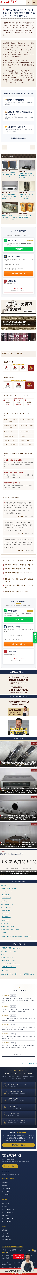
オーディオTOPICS (7, 1221)
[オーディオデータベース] (18, 323)
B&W (8, 960)
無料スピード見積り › (10, 1166)
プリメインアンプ (7, 891)
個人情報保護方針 (6, 1239)
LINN (5, 970)
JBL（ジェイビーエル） (26, 425)
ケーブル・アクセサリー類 (10, 929)
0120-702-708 (18, 289)
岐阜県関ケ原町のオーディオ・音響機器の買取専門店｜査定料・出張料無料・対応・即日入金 (8, 1)
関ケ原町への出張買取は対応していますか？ (18, 569)
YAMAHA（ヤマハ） (26, 436)
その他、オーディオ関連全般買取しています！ (16, 936)
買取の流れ (5, 1185)
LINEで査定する (18, 249)
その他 (4, 932)
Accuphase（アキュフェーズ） (10, 420)
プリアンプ (5, 894)
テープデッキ (6, 917)
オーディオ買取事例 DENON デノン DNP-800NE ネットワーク (9, 196)
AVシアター (6, 923)
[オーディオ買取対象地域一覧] (18, 307)
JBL (9, 951)
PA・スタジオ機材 (8, 926)
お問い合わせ (5, 1236)
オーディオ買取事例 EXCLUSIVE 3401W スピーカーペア (9, 174)
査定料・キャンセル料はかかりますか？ (17, 591)
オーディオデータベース (8, 1218)
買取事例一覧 (5, 1203)
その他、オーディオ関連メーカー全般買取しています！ (17, 975)
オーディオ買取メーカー (8, 1209)
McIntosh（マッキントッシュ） (11, 426)
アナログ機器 (6, 910)
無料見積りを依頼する (18, 273)
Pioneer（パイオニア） (26, 440)
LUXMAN (9, 967)
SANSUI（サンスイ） (10, 440)
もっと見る (18, 1054)
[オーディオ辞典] (18, 340)
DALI (5, 954)
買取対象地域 (5, 1215)
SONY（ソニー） (26, 444)
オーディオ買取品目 (7, 1212)
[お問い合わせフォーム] (18, 701)
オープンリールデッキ (9, 888)
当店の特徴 (5, 1182)
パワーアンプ (6, 898)
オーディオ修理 (6, 1191)
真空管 (4, 885)
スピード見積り (6, 1188)
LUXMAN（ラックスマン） (26, 420)
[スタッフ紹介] (18, 726)
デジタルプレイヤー (8, 904)
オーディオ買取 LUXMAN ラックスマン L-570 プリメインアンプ (9, 217)
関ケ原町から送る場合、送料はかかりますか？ (19, 565)
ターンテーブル (7, 913)
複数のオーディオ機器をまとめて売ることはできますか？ (19, 580)
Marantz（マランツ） (26, 432)
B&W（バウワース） (10, 444)
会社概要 (4, 1230)
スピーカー (5, 901)
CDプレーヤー (6, 907)
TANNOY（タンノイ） (10, 432)
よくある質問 (5, 1194)
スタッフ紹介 (5, 1233)
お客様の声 (5, 1206)
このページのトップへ (28, 1063)
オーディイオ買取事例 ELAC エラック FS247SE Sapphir (27, 196)
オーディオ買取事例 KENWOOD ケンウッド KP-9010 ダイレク (26, 175)
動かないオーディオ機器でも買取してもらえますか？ (19, 586)
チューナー (5, 920)
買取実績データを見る (18, 1145)
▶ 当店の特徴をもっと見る (18, 138)
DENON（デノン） (10, 436)
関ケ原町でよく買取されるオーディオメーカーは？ (19, 574)
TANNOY (7, 957)
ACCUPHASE (11, 948)
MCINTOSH (11, 964)
